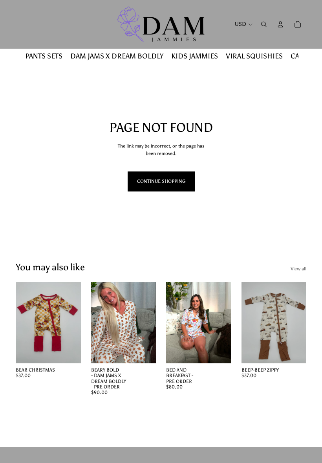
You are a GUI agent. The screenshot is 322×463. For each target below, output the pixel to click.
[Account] (280, 24)
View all (298, 269)
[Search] (264, 24)
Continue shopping (161, 181)
